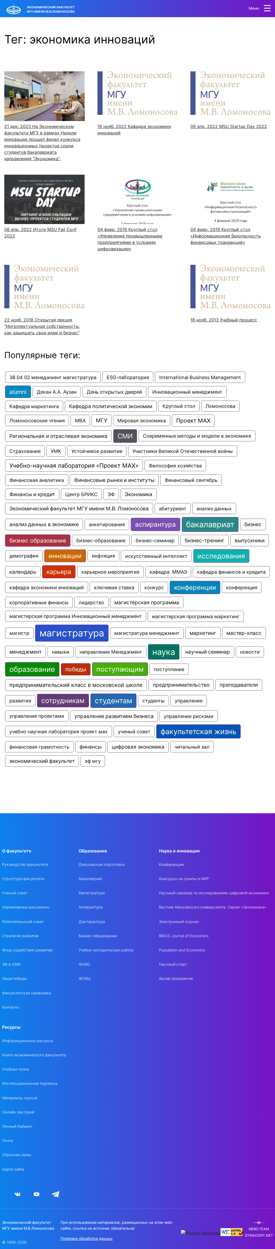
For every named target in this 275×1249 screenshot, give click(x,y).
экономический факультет (42, 761)
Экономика (138, 494)
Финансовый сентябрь (191, 480)
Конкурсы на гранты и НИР (184, 878)
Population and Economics (182, 950)
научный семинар (207, 652)
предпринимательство (181, 685)
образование (32, 669)
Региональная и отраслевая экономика (58, 436)
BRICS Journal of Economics (183, 935)
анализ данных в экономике (44, 524)
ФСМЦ (85, 978)
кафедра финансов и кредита (231, 572)
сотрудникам (63, 701)
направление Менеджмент (110, 652)
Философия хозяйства (175, 465)
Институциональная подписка (29, 1083)
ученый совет (134, 731)
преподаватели (239, 685)
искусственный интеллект (156, 556)
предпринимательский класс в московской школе (76, 685)
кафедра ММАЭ (168, 572)
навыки (60, 652)
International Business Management (200, 377)
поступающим (120, 669)
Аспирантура (91, 907)
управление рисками (189, 716)
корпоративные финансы (38, 602)
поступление (169, 669)
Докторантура (92, 921)
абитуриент (172, 508)
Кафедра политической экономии (110, 406)
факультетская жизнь (198, 731)
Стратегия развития (20, 935)
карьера (58, 572)
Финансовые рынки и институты (114, 480)
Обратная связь (16, 1154)
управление (188, 701)
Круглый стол (178, 406)
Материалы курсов (19, 1098)
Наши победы (14, 978)
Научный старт (173, 964)
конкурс (154, 587)
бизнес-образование (100, 540)
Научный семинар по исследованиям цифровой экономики (214, 893)
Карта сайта (13, 1169)
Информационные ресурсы (27, 1040)
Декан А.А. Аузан (57, 392)
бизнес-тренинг (205, 540)
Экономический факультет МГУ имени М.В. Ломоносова (79, 509)
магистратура (71, 633)
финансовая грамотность (39, 747)
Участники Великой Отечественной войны (182, 451)
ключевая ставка (114, 587)
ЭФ (111, 494)
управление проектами (36, 716)
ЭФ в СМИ (11, 964)
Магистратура (92, 893)
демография (23, 556)
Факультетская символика (26, 993)
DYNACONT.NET (259, 1235)
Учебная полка (15, 1069)
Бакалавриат (90, 878)
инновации (65, 555)
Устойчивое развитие (96, 451)
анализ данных (214, 508)
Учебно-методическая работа (106, 950)
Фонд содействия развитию (27, 950)
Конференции (171, 864)
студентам (113, 700)
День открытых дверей (114, 392)
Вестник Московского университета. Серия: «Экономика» (212, 907)
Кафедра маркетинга (34, 406)
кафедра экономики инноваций (46, 587)
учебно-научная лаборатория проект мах (58, 731)
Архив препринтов (176, 978)
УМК (56, 451)
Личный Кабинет (17, 1126)
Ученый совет (14, 893)
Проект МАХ (193, 420)
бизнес (253, 524)
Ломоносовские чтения (37, 420)
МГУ (101, 420)
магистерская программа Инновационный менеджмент (75, 616)
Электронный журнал (179, 921)
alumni (18, 391)
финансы (90, 747)
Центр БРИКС (81, 494)
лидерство (91, 602)
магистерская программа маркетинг (196, 616)
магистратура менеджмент (146, 633)
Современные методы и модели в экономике (197, 436)
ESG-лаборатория (128, 377)
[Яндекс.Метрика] (200, 1233)
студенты (153, 701)
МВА (80, 420)
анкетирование (107, 524)
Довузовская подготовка (102, 864)
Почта (7, 1140)
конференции (195, 587)
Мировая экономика (141, 420)
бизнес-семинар (155, 540)
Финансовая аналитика (36, 480)
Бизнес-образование (98, 935)
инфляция (103, 556)
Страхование (25, 451)
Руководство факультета (25, 864)
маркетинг (203, 633)
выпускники (250, 540)
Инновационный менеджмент (187, 392)
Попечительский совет (23, 921)
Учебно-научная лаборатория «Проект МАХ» (74, 465)
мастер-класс (244, 633)
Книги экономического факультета (34, 1055)
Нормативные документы (25, 907)
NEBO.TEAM (259, 1229)
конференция (241, 587)
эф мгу (93, 761)
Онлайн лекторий (18, 1112)
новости (250, 652)
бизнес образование (37, 540)
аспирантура (155, 524)
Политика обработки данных (86, 1238)
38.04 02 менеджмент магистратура (52, 377)
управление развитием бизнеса (114, 716)
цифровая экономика (138, 747)
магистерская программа (146, 602)
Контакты (10, 1007)
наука (163, 652)
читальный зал (192, 747)
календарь (22, 572)
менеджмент (25, 652)
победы (75, 669)
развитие (20, 701)
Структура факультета (23, 878)
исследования (221, 556)
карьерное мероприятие (110, 572)
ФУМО (84, 964)
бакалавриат (210, 524)
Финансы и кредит (32, 494)
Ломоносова (220, 406)
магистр (19, 633)
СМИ (125, 436)
